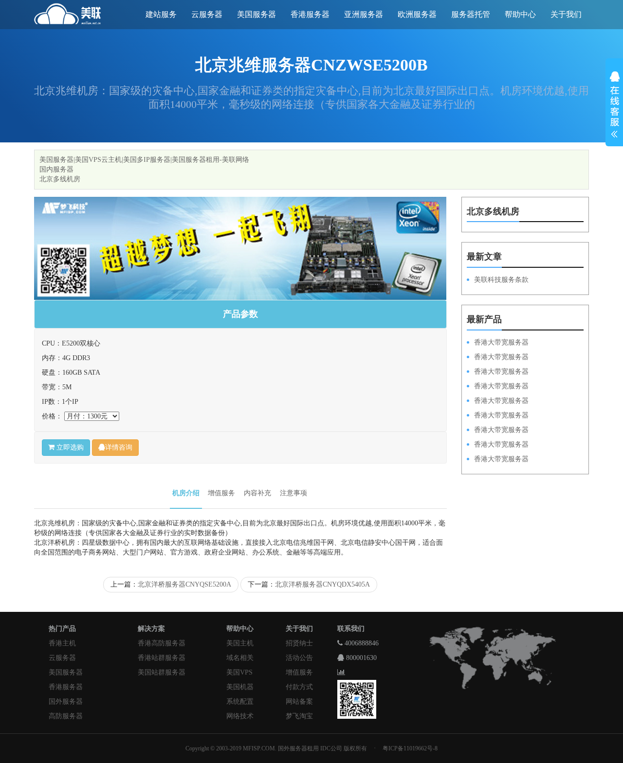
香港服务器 (310, 14)
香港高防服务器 (161, 643)
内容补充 (257, 493)
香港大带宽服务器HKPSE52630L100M (498, 372)
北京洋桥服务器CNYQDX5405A (322, 584)
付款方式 (299, 687)
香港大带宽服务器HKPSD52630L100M (498, 357)
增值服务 (221, 493)
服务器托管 (470, 14)
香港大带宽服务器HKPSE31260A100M (498, 386)
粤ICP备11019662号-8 (410, 748)
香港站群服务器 (161, 657)
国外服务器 (66, 701)
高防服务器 (66, 716)
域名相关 (240, 657)
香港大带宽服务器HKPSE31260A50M (498, 445)
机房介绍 (186, 493)
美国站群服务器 (161, 672)
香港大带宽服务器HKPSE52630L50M (498, 430)
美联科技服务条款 (501, 279)
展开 (614, 105)
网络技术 (240, 716)
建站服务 (161, 14)
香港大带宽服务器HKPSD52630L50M (498, 416)
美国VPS (239, 672)
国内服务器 (56, 169)
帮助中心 (520, 14)
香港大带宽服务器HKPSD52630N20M (498, 459)
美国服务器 (256, 14)
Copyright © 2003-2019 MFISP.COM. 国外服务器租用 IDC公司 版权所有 (276, 748)
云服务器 (206, 14)
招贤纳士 (299, 643)
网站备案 (299, 701)
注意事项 (293, 493)
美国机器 (240, 687)
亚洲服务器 (363, 14)
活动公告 (299, 657)
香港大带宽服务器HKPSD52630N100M (498, 343)
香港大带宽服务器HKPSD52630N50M (498, 401)
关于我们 (566, 14)
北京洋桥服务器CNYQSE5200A (184, 584)
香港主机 (62, 643)
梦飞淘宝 (299, 716)
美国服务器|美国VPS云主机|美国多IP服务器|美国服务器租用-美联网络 (144, 159)
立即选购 (69, 447)
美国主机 (240, 643)
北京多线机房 (59, 179)
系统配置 (240, 701)
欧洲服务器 (417, 14)
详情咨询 (118, 447)
